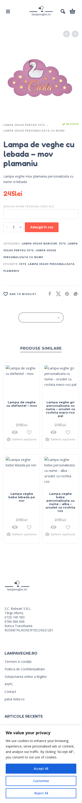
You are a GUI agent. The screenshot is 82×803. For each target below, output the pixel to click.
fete (22, 264)
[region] (41, 764)
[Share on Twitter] (57, 293)
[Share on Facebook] (48, 293)
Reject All (41, 793)
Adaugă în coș (41, 227)
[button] (8, 11)
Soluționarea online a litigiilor (26, 676)
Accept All (41, 768)
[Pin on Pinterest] (65, 293)
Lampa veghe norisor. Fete (44, 243)
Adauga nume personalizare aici (28, 206)
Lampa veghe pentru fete (24, 125)
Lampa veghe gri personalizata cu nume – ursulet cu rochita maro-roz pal (60, 409)
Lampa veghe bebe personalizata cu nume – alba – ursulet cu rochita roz (60, 502)
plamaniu (11, 270)
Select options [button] (24, 439)
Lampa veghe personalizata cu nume (34, 130)
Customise (41, 781)
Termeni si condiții (18, 661)
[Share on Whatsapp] (74, 293)
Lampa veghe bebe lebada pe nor (21, 497)
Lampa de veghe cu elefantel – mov (21, 403)
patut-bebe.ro (15, 699)
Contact (10, 691)
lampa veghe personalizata (51, 264)
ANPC (9, 684)
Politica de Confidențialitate (25, 669)
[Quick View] (15, 432)
